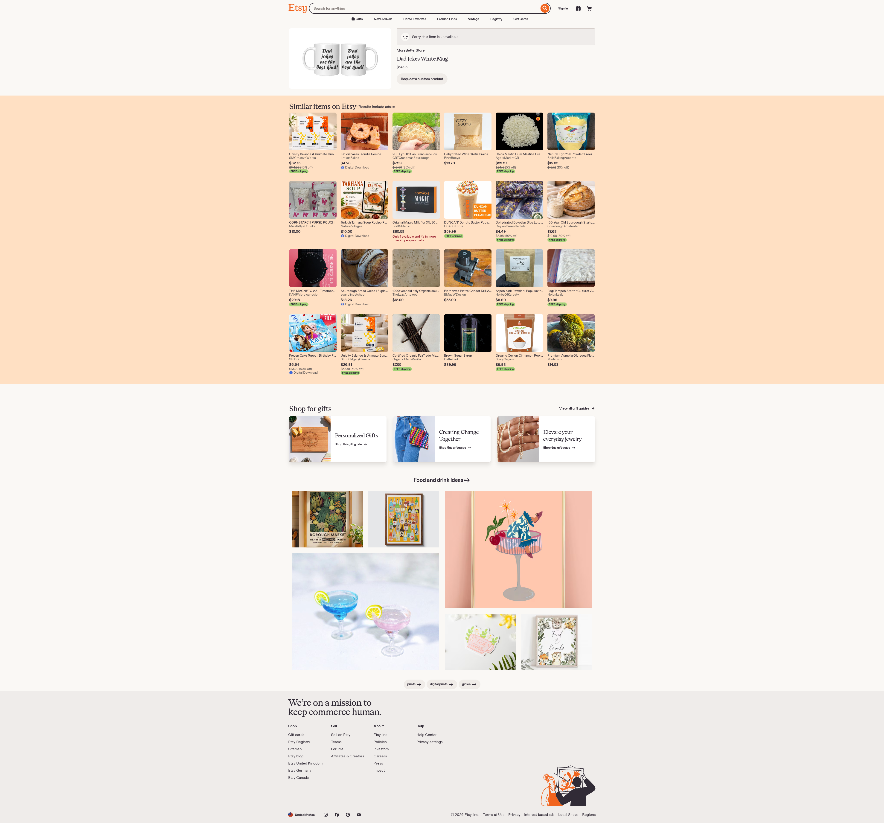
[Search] (545, 8)
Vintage (473, 19)
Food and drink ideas (438, 480)
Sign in (563, 8)
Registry (496, 19)
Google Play (338, 793)
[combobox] (424, 8)
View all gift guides (574, 408)
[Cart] (589, 8)
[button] (301, 814)
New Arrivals (383, 19)
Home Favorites (414, 19)
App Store (303, 793)
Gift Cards (520, 19)
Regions (589, 814)
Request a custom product (422, 79)
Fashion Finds (447, 19)
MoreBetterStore (411, 50)
